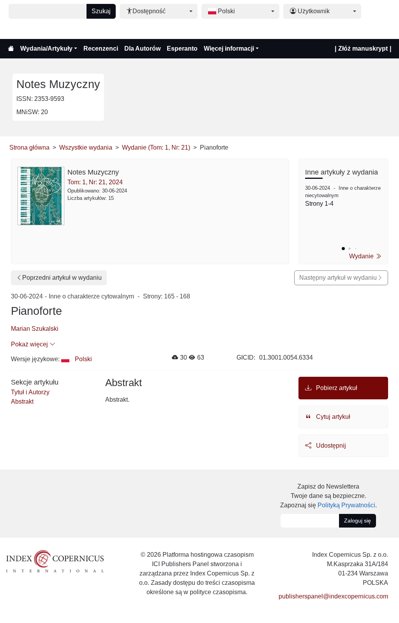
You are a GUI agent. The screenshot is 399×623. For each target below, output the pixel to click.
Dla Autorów (142, 48)
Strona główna (29, 147)
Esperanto (182, 48)
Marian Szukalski (34, 328)
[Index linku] (55, 561)
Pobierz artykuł (335, 388)
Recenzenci (100, 48)
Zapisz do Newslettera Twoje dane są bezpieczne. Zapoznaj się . (328, 495)
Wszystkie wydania (85, 147)
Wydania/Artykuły (46, 48)
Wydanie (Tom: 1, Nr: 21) (156, 147)
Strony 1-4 (319, 203)
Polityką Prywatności (346, 505)
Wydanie (362, 256)
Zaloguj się (357, 520)
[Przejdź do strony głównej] (11, 48)
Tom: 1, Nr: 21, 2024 (95, 182)
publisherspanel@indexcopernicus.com (333, 596)
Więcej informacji (229, 48)
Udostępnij (330, 445)
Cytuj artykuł (332, 416)
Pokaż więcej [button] (30, 344)
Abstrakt (22, 401)
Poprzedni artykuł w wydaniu (62, 277)
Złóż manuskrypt (363, 48)
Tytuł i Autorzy (30, 392)
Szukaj (101, 11)
